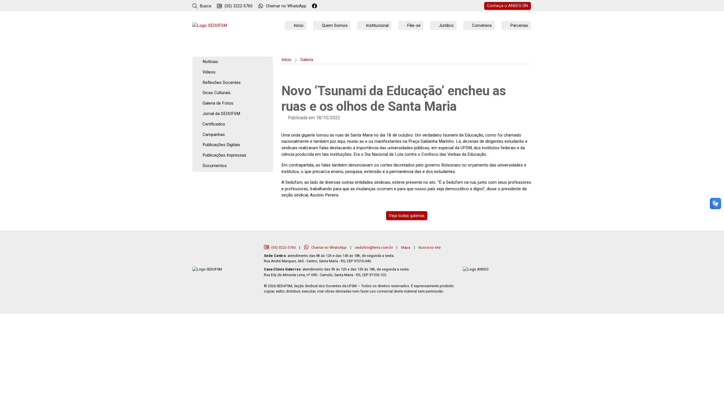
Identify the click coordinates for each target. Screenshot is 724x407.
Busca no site (430, 247)
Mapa (405, 247)
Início (286, 59)
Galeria (306, 59)
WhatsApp (286, 6)
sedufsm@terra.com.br (374, 247)
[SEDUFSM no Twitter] (323, 6)
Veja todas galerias (407, 215)
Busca (205, 6)
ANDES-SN (507, 5)
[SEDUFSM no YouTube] (338, 6)
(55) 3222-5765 (238, 6)
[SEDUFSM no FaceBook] (315, 6)
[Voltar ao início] (209, 25)
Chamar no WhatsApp (329, 247)
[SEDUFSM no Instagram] (330, 6)
